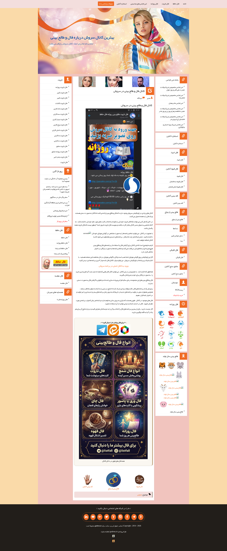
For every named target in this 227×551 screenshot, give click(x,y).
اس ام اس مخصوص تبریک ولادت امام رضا (172, 96)
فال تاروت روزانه (62, 87)
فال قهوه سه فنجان (176, 181)
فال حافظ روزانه (62, 243)
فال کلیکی (179, 257)
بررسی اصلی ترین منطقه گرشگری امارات (56, 204)
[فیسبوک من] (127, 517)
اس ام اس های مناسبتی (139, 4)
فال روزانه (154, 4)
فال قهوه (180, 176)
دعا (181, 241)
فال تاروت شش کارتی (60, 130)
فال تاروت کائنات (61, 103)
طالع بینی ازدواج (177, 219)
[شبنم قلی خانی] (87, 82)
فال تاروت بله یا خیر (61, 157)
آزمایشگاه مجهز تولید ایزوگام (57, 216)
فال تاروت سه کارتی (60, 114)
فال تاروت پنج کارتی (60, 125)
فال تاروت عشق (62, 146)
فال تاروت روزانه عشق (60, 151)
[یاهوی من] (140, 517)
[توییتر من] (106, 517)
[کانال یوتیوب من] (93, 517)
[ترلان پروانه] (113, 82)
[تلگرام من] (134, 517)
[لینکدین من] (86, 517)
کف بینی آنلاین (178, 203)
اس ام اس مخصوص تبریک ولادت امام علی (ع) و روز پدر (172, 118)
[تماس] (113, 517)
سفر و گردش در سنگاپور (59, 197)
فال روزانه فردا (62, 299)
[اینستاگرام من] (120, 517)
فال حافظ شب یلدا (61, 248)
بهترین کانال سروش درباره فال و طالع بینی (82, 37)
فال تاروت (165, 4)
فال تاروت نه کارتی (61, 135)
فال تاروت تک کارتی (61, 108)
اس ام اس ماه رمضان (176, 103)
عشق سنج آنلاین (177, 273)
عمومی (139, 494)
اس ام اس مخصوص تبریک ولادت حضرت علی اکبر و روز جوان (172, 88)
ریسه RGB (179, 290)
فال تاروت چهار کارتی (60, 119)
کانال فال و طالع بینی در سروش (129, 91)
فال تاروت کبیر (62, 92)
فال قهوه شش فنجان (175, 187)
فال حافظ (176, 4)
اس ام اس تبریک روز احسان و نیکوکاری (174, 126)
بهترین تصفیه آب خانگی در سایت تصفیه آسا (57, 180)
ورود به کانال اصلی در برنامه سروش (113, 266)
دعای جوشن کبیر (177, 235)
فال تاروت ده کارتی (61, 141)
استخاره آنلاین (122, 4)
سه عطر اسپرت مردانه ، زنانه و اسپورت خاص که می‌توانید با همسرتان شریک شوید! (56, 189)
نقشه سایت (105, 531)
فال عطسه (64, 283)
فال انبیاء (180, 160)
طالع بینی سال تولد (176, 411)
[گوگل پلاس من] (99, 517)
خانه (184, 4)
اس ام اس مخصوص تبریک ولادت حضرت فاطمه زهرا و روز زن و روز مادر (172, 110)
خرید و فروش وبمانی (60, 210)
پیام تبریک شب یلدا (61, 253)
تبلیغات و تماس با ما (106, 4)
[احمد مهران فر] (140, 82)
